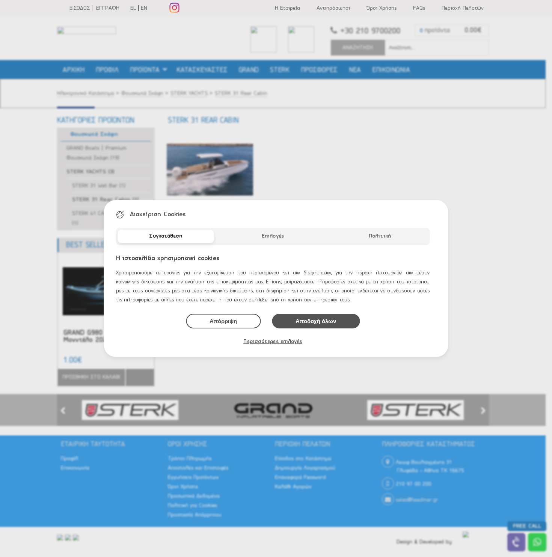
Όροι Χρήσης (381, 8)
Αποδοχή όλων (316, 321)
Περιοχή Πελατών (463, 8)
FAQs (419, 8)
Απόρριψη (223, 321)
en (144, 8)
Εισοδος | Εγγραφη (94, 8)
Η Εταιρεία (287, 8)
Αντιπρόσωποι (333, 8)
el (133, 8)
